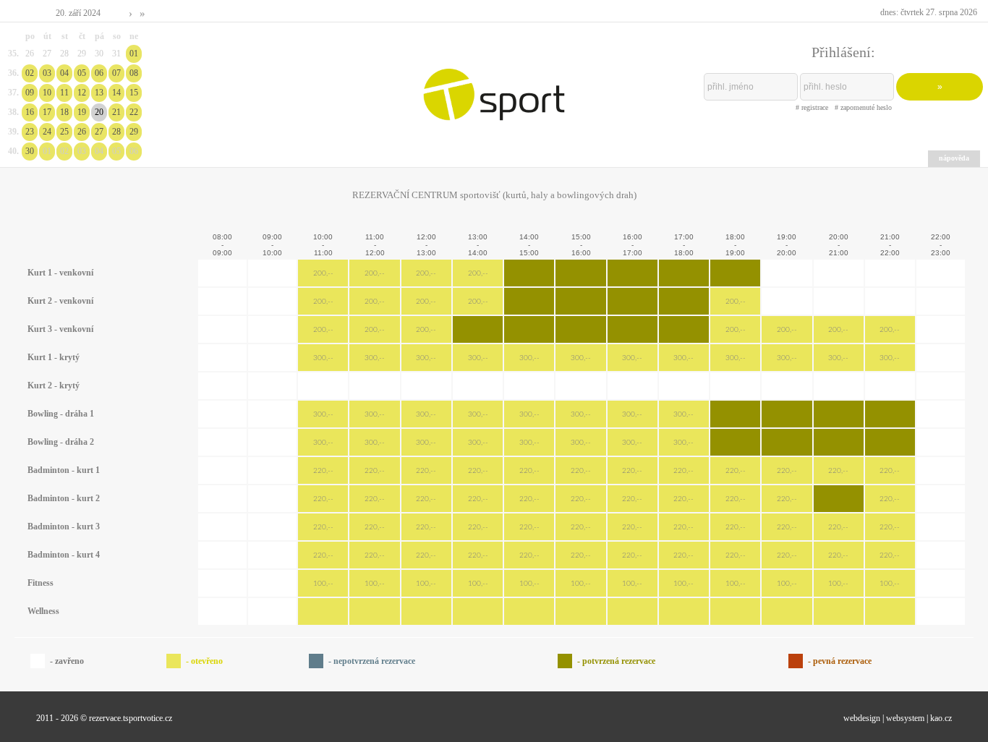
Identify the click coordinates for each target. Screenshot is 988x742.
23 (29, 132)
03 (47, 73)
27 (99, 132)
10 (47, 93)
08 (133, 73)
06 (99, 73)
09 (29, 93)
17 (47, 112)
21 (116, 112)
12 (81, 93)
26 (81, 132)
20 (99, 112)
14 (116, 93)
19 (81, 112)
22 (133, 112)
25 (64, 132)
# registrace (812, 107)
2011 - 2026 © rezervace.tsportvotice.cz (104, 718)
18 (64, 112)
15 (133, 93)
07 (116, 73)
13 (99, 93)
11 (64, 93)
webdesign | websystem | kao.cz (897, 718)
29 (133, 132)
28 (116, 132)
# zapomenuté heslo (863, 107)
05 (81, 73)
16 (29, 112)
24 (47, 132)
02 (29, 73)
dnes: (928, 12)
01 (133, 53)
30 (29, 151)
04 (64, 73)
